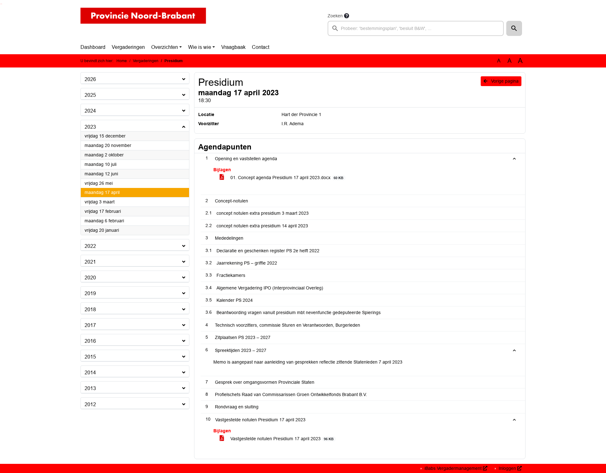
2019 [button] (90, 293)
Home (121, 61)
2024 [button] (90, 111)
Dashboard (92, 47)
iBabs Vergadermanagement (453, 468)
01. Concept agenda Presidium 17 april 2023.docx (286, 177)
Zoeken (335, 15)
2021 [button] (90, 262)
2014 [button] (90, 372)
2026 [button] (90, 79)
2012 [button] (90, 404)
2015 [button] (90, 356)
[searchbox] (416, 28)
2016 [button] (90, 341)
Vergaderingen (128, 47)
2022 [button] (90, 246)
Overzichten (164, 47)
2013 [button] (90, 388)
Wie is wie (199, 47)
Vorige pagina (504, 81)
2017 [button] (90, 325)
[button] (514, 28)
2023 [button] (90, 127)
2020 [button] (90, 277)
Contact (260, 47)
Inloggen (507, 468)
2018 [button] (90, 309)
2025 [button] (90, 95)
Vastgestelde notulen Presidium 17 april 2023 (281, 438)
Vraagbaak (233, 47)
